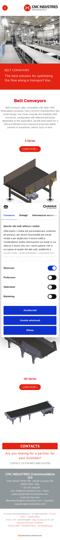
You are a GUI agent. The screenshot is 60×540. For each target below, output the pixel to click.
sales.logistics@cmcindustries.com (30, 494)
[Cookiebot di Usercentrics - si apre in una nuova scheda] (43, 207)
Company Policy (28, 526)
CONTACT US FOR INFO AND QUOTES (30, 463)
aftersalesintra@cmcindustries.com (24, 500)
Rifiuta (30, 330)
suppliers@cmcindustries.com (30, 504)
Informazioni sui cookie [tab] (45, 215)
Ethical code (13, 526)
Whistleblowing (45, 526)
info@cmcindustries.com (28, 490)
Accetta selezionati (30, 320)
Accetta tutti (30, 310)
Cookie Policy (34, 517)
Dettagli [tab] (23, 215)
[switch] (52, 277)
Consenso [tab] (9, 215)
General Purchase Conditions (30, 523)
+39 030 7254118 (31, 487)
